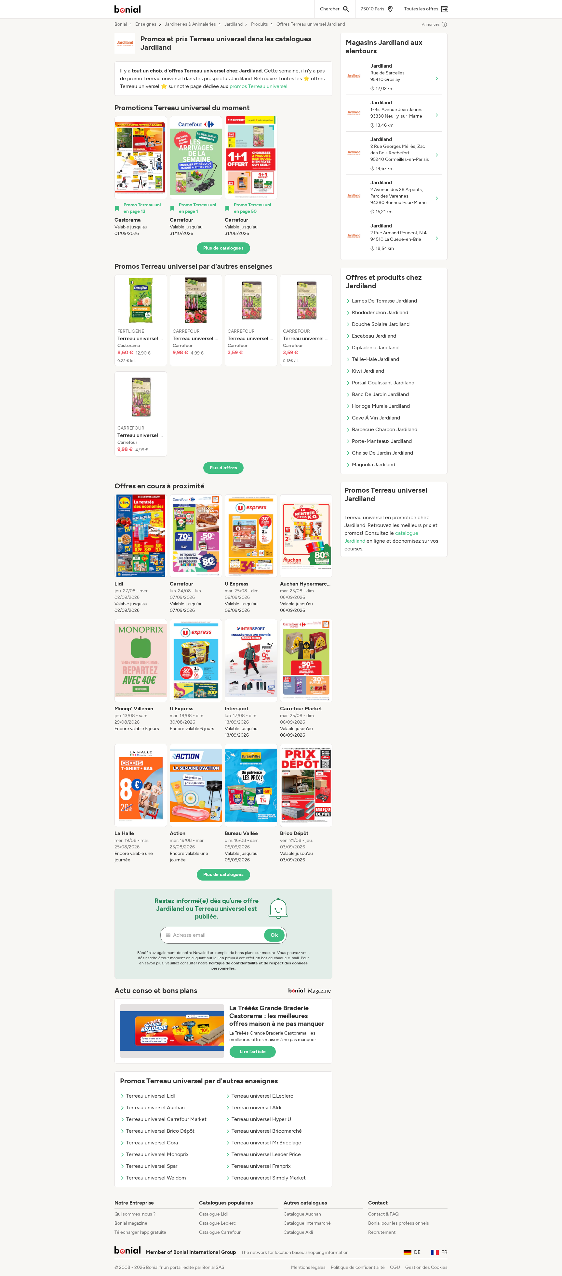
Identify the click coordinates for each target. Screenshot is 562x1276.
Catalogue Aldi (298, 1232)
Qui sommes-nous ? (134, 1214)
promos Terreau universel (259, 86)
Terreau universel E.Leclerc (262, 1096)
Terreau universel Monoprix (157, 1154)
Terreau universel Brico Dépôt (160, 1131)
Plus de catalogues (223, 248)
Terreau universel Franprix (261, 1166)
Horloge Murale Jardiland (381, 406)
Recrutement (381, 1232)
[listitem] (140, 176)
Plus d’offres (223, 467)
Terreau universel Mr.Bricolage (266, 1143)
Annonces (431, 24)
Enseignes (145, 24)
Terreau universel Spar (151, 1166)
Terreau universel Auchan (155, 1107)
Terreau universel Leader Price (266, 1154)
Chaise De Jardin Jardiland (382, 453)
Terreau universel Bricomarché (267, 1131)
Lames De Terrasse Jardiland (384, 301)
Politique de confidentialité (358, 1267)
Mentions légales (308, 1267)
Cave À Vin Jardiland (376, 418)
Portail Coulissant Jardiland (383, 383)
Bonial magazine (130, 1223)
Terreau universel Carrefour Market (166, 1119)
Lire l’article (253, 1051)
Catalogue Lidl (213, 1214)
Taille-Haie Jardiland (375, 359)
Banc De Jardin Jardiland (380, 394)
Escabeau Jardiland (374, 336)
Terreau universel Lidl (150, 1096)
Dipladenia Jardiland (375, 347)
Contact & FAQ (383, 1214)
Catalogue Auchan (302, 1214)
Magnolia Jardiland (373, 464)
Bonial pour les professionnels (398, 1223)
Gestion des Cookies (426, 1267)
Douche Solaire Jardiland (380, 324)
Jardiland (233, 24)
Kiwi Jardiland (368, 371)
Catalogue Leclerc (217, 1223)
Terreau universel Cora (152, 1143)
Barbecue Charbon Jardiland (384, 429)
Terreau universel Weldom (156, 1178)
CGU (395, 1267)
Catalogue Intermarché (307, 1223)
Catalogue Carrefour (220, 1232)
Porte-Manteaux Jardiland (382, 441)
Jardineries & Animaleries (190, 24)
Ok (274, 935)
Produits (259, 24)
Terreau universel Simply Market (269, 1178)
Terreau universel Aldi (256, 1107)
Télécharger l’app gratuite (140, 1232)
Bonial (120, 24)
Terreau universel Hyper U (261, 1119)
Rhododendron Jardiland (380, 312)
